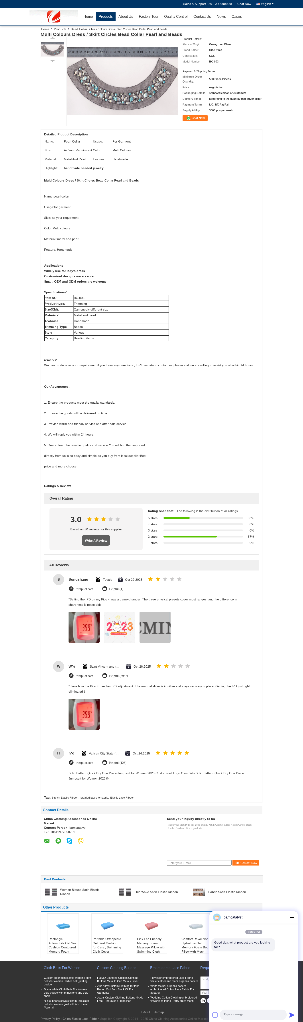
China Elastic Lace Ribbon (81, 1018)
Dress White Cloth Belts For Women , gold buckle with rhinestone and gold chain (66, 993)
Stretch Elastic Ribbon (65, 797)
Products (106, 16)
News (221, 16)
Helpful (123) (117, 762)
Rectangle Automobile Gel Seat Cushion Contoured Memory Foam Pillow (63, 947)
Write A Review (96, 540)
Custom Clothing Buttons (116, 968)
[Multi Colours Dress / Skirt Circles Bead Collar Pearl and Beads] (52, 49)
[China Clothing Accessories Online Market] (55, 16)
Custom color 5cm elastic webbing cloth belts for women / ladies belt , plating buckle (68, 981)
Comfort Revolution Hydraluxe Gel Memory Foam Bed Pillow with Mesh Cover (195, 947)
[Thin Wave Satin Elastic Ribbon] (125, 891)
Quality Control (176, 16)
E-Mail (145, 1012)
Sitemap (158, 1012)
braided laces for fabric (94, 797)
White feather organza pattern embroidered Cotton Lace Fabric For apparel (172, 989)
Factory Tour (148, 16)
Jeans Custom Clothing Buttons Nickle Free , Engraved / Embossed (120, 999)
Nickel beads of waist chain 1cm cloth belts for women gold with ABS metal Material (66, 1004)
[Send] (291, 1015)
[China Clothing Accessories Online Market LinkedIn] (203, 1001)
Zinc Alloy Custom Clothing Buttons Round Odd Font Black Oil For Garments (118, 989)
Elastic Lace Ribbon (122, 797)
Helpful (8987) (118, 676)
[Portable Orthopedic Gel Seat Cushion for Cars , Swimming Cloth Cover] (107, 926)
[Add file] (215, 1015)
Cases (237, 16)
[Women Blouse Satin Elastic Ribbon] (51, 891)
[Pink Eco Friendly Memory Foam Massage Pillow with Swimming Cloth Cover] (151, 926)
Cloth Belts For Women (62, 968)
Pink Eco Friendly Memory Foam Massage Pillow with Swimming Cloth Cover (151, 947)
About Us (125, 16)
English (266, 4)
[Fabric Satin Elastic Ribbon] (199, 891)
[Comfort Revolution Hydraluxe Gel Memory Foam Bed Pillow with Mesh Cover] (195, 926)
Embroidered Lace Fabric (170, 968)
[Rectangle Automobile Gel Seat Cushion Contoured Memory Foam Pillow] (63, 926)
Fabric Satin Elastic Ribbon (227, 892)
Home (88, 16)
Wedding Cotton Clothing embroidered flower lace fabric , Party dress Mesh (173, 999)
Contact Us (202, 16)
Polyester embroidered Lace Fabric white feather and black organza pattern (174, 979)
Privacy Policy (50, 1018)
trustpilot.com (84, 589)
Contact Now (248, 863)
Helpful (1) (116, 589)
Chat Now (244, 4)
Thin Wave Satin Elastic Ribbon (156, 892)
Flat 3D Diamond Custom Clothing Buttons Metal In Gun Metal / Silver (117, 979)
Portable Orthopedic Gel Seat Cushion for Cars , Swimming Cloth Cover (107, 945)
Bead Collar (79, 29)
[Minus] (292, 917)
